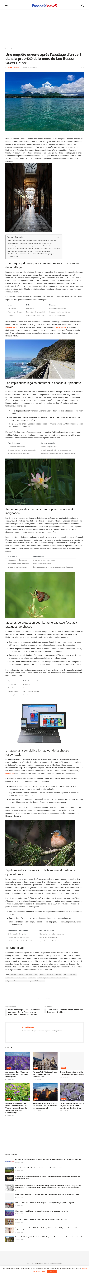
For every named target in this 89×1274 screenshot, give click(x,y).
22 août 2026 (37, 1110)
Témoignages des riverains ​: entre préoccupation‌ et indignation (30, 246)
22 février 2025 (26, 68)
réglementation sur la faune (16, 981)
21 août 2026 (64, 1110)
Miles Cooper (13, 68)
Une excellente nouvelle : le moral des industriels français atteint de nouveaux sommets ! (45, 1106)
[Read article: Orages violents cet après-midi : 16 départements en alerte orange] (72, 1061)
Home (7, 49)
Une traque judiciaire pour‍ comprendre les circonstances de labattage (32, 240)
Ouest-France (21, 978)
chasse (42, 974)
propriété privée (43, 978)
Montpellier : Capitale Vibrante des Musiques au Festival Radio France (38, 1168)
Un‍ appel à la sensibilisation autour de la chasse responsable (29, 251)
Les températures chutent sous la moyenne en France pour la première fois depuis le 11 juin (72, 1106)
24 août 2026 (64, 1077)
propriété (32, 978)
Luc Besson (11, 978)
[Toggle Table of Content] (57, 237)
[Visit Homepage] (44, 6)
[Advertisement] (47, 30)
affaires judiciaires (25, 974)
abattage (14, 974)
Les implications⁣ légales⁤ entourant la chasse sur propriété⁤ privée (30, 243)
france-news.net (36, 1263)
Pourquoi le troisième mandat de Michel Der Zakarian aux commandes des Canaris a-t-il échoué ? (48, 1159)
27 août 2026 (10, 1079)
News (12, 49)
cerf (36, 974)
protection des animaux (59, 978)
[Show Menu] (6, 5)
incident (73, 974)
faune (66, 974)
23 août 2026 (10, 1115)
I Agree (51, 1271)
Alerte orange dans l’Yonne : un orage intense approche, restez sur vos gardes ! (16, 1074)
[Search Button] (82, 5)
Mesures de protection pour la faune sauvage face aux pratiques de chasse (34, 248)
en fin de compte (60, 327)
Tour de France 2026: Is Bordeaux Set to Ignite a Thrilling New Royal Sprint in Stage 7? (44, 1203)
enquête (58, 974)
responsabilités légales (36, 981)
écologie (50, 974)
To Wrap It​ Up (13, 256)
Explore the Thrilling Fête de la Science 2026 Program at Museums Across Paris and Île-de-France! (48, 1237)
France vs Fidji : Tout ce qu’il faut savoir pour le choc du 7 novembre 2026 (44, 1074)
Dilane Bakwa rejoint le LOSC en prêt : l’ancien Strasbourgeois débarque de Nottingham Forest (47, 1194)
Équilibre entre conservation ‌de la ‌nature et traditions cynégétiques (31, 254)
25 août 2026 (37, 1079)
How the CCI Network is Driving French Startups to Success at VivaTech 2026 (41, 1219)
